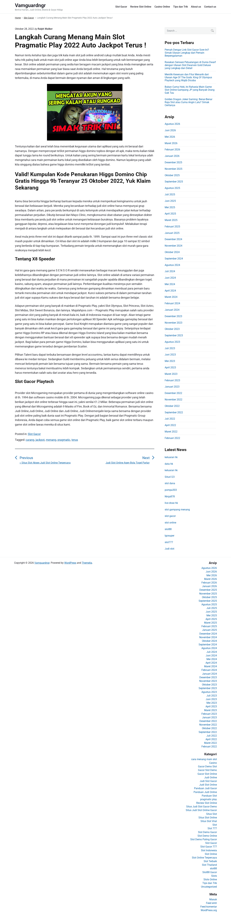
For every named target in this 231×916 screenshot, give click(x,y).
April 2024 (170, 290)
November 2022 (173, 399)
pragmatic (64, 439)
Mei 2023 (170, 361)
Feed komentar (208, 906)
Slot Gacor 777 (208, 846)
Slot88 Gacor (209, 872)
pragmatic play (208, 799)
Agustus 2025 (172, 188)
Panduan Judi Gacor (205, 788)
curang (30, 439)
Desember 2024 (173, 239)
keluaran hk (171, 457)
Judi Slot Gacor (208, 781)
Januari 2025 (172, 232)
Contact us (210, 6)
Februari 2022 (172, 438)
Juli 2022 (170, 418)
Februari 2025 (172, 226)
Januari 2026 (172, 155)
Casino (213, 762)
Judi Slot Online (208, 784)
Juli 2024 (170, 271)
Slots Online (210, 879)
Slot (214, 824)
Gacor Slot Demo (207, 770)
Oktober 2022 (172, 405)
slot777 (169, 542)
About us (196, 6)
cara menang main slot (204, 759)
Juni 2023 (170, 354)
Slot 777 (212, 828)
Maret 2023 (171, 373)
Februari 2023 (172, 380)
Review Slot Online (140, 6)
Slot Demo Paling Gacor (203, 839)
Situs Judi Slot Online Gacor (201, 810)
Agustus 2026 (172, 123)
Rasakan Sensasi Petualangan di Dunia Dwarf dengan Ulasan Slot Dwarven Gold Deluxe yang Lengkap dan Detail (190, 65)
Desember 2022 (173, 393)
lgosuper (169, 535)
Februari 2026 (172, 149)
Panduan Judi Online (205, 792)
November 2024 (173, 245)
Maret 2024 (171, 296)
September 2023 (174, 335)
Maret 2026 (171, 143)
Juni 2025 (170, 200)
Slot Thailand (209, 864)
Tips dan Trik (180, 6)
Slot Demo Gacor (207, 832)
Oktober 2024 (172, 252)
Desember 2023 (173, 316)
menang (51, 439)
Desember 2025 (173, 162)
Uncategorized (209, 886)
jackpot (40, 439)
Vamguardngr (42, 562)
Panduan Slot (209, 795)
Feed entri (211, 903)
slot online (170, 522)
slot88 (168, 529)
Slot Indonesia (209, 850)
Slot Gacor (121, 6)
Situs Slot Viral (209, 821)
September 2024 (174, 258)
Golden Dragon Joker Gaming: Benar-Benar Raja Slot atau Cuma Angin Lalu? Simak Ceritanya (188, 102)
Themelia (87, 562)
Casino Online (162, 6)
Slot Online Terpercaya (204, 857)
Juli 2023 (170, 348)
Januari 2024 (172, 309)
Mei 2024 (170, 284)
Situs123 (170, 476)
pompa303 (171, 489)
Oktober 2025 (172, 175)
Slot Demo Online (207, 835)
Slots (214, 875)
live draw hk (171, 502)
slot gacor (170, 515)
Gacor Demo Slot (207, 766)
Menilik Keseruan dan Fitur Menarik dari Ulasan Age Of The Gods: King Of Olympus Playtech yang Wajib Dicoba (188, 77)
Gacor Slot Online (207, 773)
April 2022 (170, 425)
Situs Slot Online (207, 817)
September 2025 (174, 181)
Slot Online (211, 854)
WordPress (70, 562)
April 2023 (170, 367)
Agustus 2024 (172, 265)
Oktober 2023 (172, 328)
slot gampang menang (177, 509)
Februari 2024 (172, 303)
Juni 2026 (170, 130)
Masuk (213, 899)
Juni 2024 (170, 277)
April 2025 (170, 213)
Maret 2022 (171, 431)
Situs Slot (211, 813)
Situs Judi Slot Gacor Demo (201, 806)
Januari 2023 (172, 386)
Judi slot (169, 548)
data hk (169, 463)
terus (75, 439)
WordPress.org (209, 910)
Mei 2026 (170, 136)
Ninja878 (170, 496)
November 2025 (173, 168)
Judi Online (210, 777)
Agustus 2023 (172, 341)
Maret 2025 (171, 220)
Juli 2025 (170, 194)
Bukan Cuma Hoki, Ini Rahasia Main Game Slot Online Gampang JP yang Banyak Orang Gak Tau (189, 89)
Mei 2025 (170, 207)
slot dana (170, 483)
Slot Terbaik (210, 861)
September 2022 (174, 412)
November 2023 (173, 322)
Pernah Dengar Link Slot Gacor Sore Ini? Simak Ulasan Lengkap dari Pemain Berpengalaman (187, 52)
